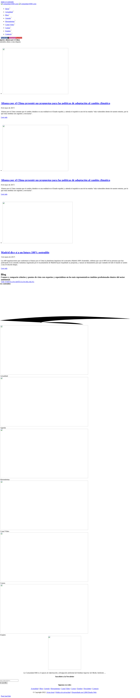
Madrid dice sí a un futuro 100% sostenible (25, 252)
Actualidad (34, 689)
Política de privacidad (63, 692)
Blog (41, 689)
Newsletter (87, 689)
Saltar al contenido (7, 2)
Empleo (79, 689)
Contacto (95, 689)
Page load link (6, 696)
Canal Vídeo (65, 689)
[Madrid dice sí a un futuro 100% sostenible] (38, 243)
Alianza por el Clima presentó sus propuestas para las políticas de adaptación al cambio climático (55, 103)
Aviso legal (50, 692)
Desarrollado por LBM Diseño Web (84, 692)
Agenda (47, 689)
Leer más (4, 117)
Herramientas (55, 689)
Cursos (73, 689)
